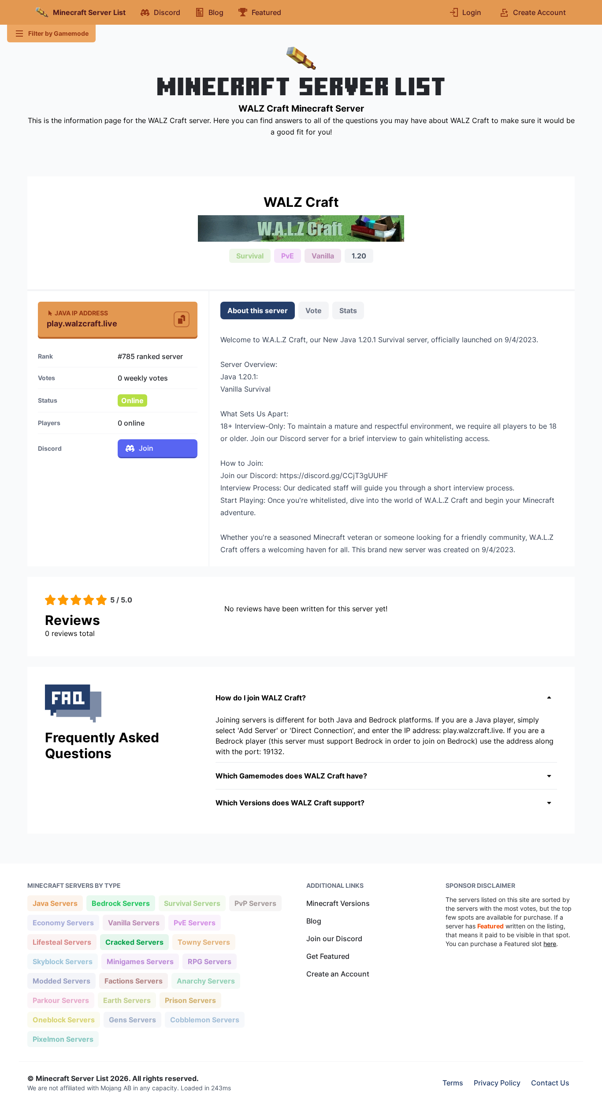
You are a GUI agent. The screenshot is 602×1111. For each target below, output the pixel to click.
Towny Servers (203, 941)
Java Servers (55, 903)
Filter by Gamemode (58, 33)
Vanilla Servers (134, 922)
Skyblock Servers (62, 961)
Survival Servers (192, 903)
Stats (348, 310)
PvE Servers (194, 922)
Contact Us (550, 1082)
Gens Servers (132, 1019)
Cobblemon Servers (204, 1019)
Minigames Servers (140, 961)
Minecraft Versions (338, 903)
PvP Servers (255, 903)
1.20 (359, 255)
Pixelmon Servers (62, 1039)
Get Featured (327, 956)
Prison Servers (190, 1000)
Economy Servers (63, 922)
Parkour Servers (60, 1000)
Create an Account (337, 973)
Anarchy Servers (205, 980)
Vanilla (323, 255)
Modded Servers (61, 980)
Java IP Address (81, 313)
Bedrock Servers (120, 903)
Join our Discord (334, 938)
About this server (257, 310)
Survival (250, 255)
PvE (287, 255)
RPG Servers (209, 961)
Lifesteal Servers (61, 941)
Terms (452, 1082)
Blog (313, 920)
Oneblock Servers (63, 1019)
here (549, 943)
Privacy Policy (497, 1082)
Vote (313, 310)
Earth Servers (127, 1000)
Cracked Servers (134, 941)
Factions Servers (133, 980)
